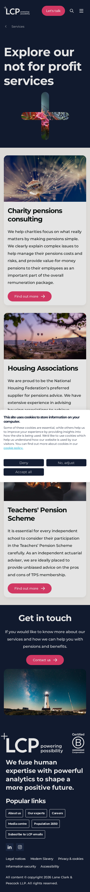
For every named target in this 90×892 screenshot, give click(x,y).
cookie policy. (13, 447)
